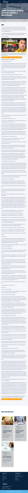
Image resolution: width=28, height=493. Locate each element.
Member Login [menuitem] (17, 478)
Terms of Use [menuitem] (4, 477)
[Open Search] (22, 1)
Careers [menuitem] (16, 477)
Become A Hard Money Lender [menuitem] (19, 476)
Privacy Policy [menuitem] (5, 478)
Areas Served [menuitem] (4, 476)
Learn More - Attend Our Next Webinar (11, 57)
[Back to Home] (6, 1)
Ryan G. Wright (3, 8)
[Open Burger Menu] (24, 1)
